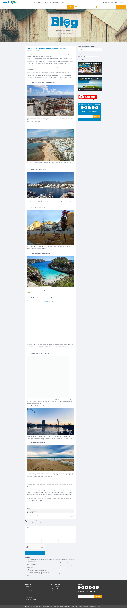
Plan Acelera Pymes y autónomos (33, 590)
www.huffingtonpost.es (32, 509)
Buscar (121, 7)
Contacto (54, 593)
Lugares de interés (55, 2)
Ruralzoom (30, 67)
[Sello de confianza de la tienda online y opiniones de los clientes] (56, 599)
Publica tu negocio (108, 2)
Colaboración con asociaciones (58, 590)
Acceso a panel (29, 586)
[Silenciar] (98, 74)
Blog (63, 2)
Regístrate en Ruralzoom (31, 599)
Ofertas (46, 2)
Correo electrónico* (82, 113)
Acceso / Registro (120, 2)
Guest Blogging (42, 570)
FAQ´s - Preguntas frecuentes (58, 595)
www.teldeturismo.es (32, 511)
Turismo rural (38, 2)
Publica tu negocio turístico (31, 588)
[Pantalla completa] (100, 74)
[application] (90, 68)
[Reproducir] (79, 74)
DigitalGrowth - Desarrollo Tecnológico (60, 588)
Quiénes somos (55, 586)
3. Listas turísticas (35, 515)
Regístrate (32, 572)
